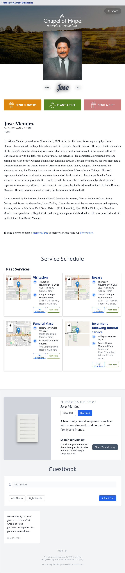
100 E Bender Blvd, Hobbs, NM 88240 (48, 348)
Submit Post (108, 498)
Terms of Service (71, 559)
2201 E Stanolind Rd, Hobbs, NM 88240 (106, 355)
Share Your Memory (105, 447)
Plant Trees (53, 309)
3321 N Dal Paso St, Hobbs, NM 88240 (49, 302)
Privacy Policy (54, 559)
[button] (18, 284)
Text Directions (39, 310)
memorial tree (40, 232)
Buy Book (85, 412)
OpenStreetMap (66, 564)
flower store (86, 232)
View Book (68, 412)
